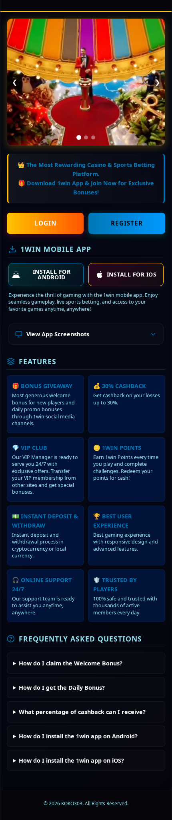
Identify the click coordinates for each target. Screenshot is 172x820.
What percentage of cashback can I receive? (82, 712)
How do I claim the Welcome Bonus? (70, 663)
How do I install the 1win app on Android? (78, 736)
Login (45, 223)
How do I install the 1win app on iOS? (71, 760)
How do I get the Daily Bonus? (62, 687)
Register (127, 223)
